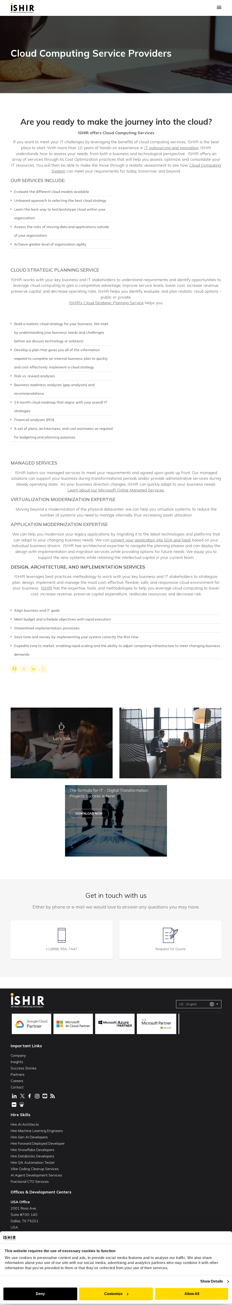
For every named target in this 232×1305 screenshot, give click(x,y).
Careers (17, 1081)
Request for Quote (170, 949)
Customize (113, 1294)
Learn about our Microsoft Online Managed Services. (116, 490)
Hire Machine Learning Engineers (37, 1130)
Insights (17, 1061)
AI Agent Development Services (36, 1175)
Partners (17, 1074)
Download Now (89, 813)
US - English (188, 1004)
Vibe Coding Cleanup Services (35, 1168)
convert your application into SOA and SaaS (151, 540)
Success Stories (23, 1068)
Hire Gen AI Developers (29, 1137)
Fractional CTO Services (30, 1181)
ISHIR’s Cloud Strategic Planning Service (106, 302)
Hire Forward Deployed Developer (38, 1143)
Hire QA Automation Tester (33, 1162)
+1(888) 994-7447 (61, 949)
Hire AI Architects (25, 1124)
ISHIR (46, 588)
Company (18, 1055)
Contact (17, 1087)
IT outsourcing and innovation (171, 147)
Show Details (211, 1281)
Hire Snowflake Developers (32, 1149)
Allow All (191, 1294)
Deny (40, 1294)
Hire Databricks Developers (32, 1156)
